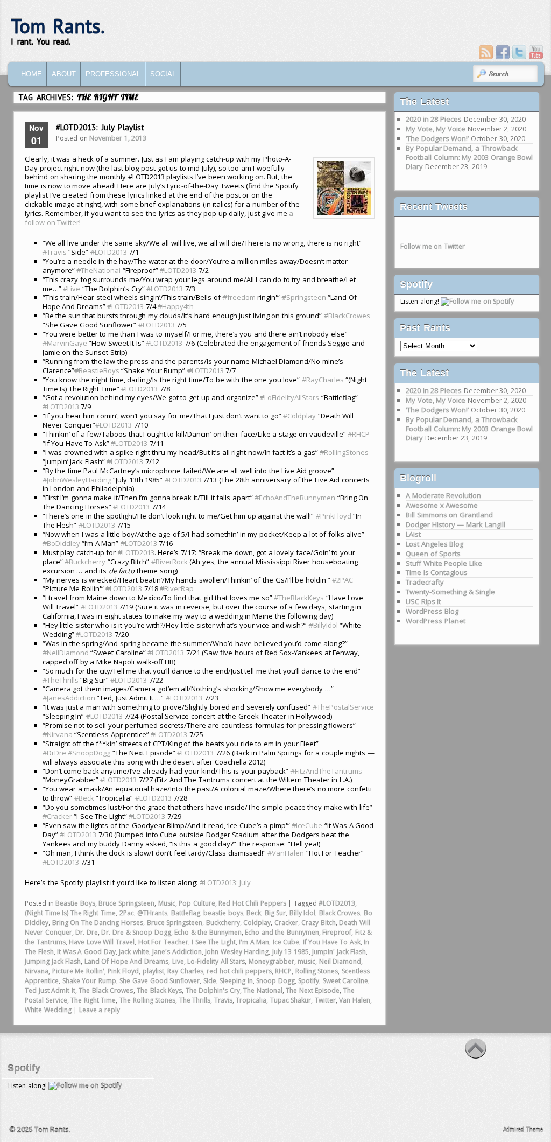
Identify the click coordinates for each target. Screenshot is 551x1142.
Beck (84, 798)
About (64, 74)
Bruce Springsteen (126, 903)
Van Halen (354, 1000)
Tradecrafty (425, 582)
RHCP (359, 434)
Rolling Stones (316, 971)
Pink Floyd (123, 971)
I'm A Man (254, 942)
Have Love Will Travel (102, 942)
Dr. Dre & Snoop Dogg (136, 932)
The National (262, 990)
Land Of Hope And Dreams (126, 961)
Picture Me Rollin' (78, 971)
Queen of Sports (433, 553)
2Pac (126, 912)
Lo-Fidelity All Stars (216, 961)
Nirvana (58, 734)
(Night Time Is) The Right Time (70, 912)
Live (71, 288)
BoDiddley (61, 543)
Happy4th (176, 306)
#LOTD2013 (337, 903)
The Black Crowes (106, 990)
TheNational (98, 270)
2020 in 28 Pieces (434, 119)
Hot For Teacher (163, 942)
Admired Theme (523, 1129)
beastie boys (223, 912)
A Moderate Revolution (443, 495)
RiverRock (169, 561)
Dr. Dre (86, 932)
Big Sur (275, 912)
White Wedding (48, 1009)
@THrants (152, 912)
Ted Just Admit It (50, 990)
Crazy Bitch (318, 922)
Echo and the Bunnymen (282, 932)
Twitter (325, 1000)
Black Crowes (340, 912)
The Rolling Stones (147, 1000)
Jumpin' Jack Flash (339, 951)
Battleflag (185, 912)
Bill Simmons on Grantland (449, 515)
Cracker (57, 816)
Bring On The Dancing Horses (97, 922)
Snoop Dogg (275, 980)
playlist (153, 971)
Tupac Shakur (291, 1000)
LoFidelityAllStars (289, 397)
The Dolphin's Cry (213, 990)
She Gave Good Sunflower (159, 980)
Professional (113, 74)
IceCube (307, 825)
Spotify (308, 980)
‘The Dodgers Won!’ (437, 138)
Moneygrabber (271, 961)
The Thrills (195, 1000)
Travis (55, 252)
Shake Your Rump (89, 980)
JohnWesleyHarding (77, 480)
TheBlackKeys (299, 597)
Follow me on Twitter (432, 246)
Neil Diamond (340, 961)
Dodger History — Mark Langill (455, 524)
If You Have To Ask (332, 942)
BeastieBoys (96, 370)
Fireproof (336, 932)
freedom (239, 297)
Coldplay (299, 416)
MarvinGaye (65, 343)
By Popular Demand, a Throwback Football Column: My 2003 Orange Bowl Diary (469, 157)
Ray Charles (185, 971)
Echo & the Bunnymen (208, 932)
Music (166, 903)
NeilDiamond (66, 652)
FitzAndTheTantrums (326, 771)
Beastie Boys (75, 903)
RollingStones (344, 452)
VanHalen (285, 853)
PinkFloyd (333, 516)
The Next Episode (313, 990)
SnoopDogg (89, 753)
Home (31, 74)
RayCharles (323, 379)
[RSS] (486, 52)
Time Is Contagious (437, 572)
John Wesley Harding (237, 951)
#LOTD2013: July (225, 882)
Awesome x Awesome (442, 505)
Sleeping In (236, 980)
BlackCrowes (347, 315)
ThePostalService (343, 707)
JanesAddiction (69, 698)
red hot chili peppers (239, 971)
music (306, 961)
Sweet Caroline (346, 980)
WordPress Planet (435, 621)
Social (163, 74)
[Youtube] (536, 52)
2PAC (342, 580)
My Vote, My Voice (435, 129)
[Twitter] (519, 52)
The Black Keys (159, 990)
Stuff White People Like (444, 563)
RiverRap (177, 588)
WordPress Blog (432, 611)
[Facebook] (503, 52)
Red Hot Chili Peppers (252, 903)
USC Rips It (423, 601)
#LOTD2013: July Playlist (100, 127)
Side (209, 980)
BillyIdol (323, 625)
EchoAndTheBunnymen (295, 497)
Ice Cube (286, 942)
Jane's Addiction (177, 951)
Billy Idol (302, 912)
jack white (134, 951)
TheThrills (61, 680)
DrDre (54, 753)
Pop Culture (197, 903)
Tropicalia (251, 1000)
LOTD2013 (108, 252)
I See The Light (214, 942)
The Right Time (93, 1000)
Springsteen (304, 297)
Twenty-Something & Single (450, 592)
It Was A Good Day (86, 951)
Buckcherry (85, 561)
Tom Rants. (58, 26)
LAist (413, 534)
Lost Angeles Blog (434, 544)
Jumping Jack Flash (53, 961)
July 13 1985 (290, 951)
